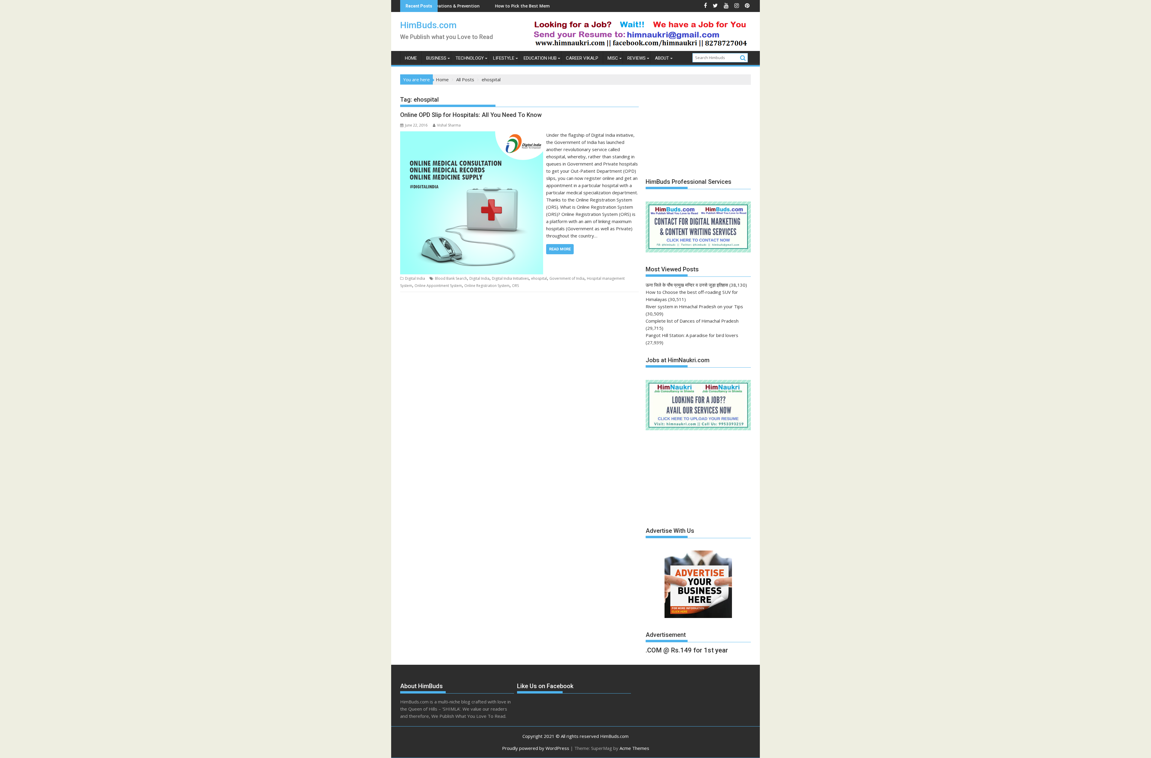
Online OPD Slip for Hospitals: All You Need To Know (471, 114)
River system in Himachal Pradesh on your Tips (694, 306)
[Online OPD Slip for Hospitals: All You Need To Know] (471, 135)
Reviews (636, 58)
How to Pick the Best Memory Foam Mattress (495, 6)
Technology (470, 58)
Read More (560, 249)
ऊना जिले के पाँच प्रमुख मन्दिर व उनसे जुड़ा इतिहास (687, 285)
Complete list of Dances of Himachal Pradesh (692, 321)
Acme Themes (634, 748)
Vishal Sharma (449, 125)
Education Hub (540, 58)
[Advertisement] (691, 128)
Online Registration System (487, 285)
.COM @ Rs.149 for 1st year (687, 650)
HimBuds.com (428, 25)
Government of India (566, 278)
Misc (613, 58)
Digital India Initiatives (510, 278)
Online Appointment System (438, 285)
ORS (515, 285)
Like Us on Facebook (545, 686)
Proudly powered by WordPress (535, 748)
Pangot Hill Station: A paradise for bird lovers (692, 335)
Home (411, 58)
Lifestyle (503, 58)
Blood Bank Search (451, 278)
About (662, 58)
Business (436, 58)
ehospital (539, 278)
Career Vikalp (582, 58)
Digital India (415, 278)
